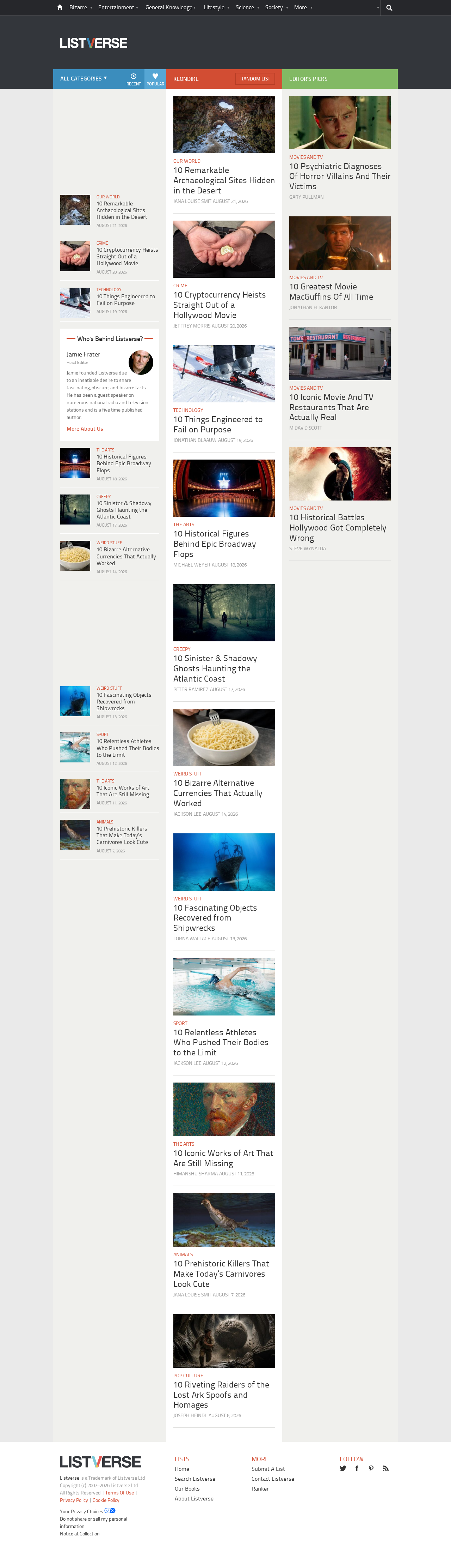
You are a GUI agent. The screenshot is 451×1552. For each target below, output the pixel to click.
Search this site (389, 8)
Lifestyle (214, 8)
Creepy (104, 497)
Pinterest (372, 1469)
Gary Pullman (306, 197)
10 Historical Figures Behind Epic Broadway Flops (124, 463)
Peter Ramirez (191, 690)
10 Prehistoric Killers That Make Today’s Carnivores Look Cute (122, 835)
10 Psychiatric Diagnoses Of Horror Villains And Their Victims (340, 177)
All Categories (81, 79)
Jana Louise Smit (192, 201)
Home (182, 1469)
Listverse (69, 1478)
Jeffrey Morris (191, 326)
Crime (102, 243)
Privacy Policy (74, 1500)
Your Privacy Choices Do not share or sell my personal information (93, 1519)
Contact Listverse (273, 1479)
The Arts (105, 450)
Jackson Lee (187, 814)
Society (274, 8)
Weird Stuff (109, 543)
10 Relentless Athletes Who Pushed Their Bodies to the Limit (128, 748)
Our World (108, 197)
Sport (103, 734)
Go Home (60, 8)
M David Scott (305, 428)
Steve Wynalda (307, 549)
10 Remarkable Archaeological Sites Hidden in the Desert (122, 210)
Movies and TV (306, 157)
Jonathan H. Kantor (313, 308)
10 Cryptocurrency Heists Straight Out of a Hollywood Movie (127, 256)
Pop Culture (188, 1376)
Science (245, 8)
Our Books (187, 1489)
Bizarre (78, 8)
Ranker (260, 1489)
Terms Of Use (119, 1493)
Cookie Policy (106, 1500)
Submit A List (268, 1469)
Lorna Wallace (191, 939)
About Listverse (194, 1499)
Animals (105, 822)
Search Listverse (195, 1479)
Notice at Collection (80, 1534)
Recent (133, 84)
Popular (155, 84)
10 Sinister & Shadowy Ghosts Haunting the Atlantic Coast (124, 510)
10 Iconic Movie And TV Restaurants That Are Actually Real (331, 408)
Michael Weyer (191, 565)
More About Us (85, 429)
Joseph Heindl (190, 1416)
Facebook (357, 1469)
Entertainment (116, 8)
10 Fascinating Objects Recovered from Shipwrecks (124, 702)
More (300, 8)
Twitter (343, 1469)
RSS (386, 1469)
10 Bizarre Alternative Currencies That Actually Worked (126, 556)
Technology (109, 290)
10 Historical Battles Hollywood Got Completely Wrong (338, 528)
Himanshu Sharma (195, 1174)
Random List (255, 79)
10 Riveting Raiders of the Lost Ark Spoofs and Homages (221, 1395)
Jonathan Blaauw (195, 440)
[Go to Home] (90, 68)
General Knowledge (169, 8)
